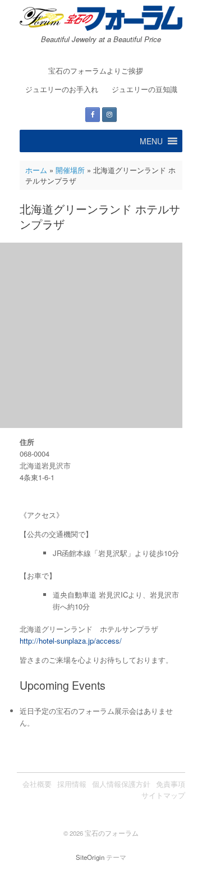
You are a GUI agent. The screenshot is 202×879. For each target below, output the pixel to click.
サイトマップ (163, 795)
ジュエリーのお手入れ (61, 89)
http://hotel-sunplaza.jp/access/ (71, 640)
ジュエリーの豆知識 (144, 89)
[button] (151, 141)
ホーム (36, 170)
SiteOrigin (90, 857)
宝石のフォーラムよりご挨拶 (95, 70)
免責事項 (170, 783)
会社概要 (37, 783)
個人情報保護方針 (121, 783)
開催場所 (70, 170)
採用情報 (71, 783)
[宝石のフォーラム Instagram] (109, 114)
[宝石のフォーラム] (101, 18)
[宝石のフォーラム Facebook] (92, 114)
